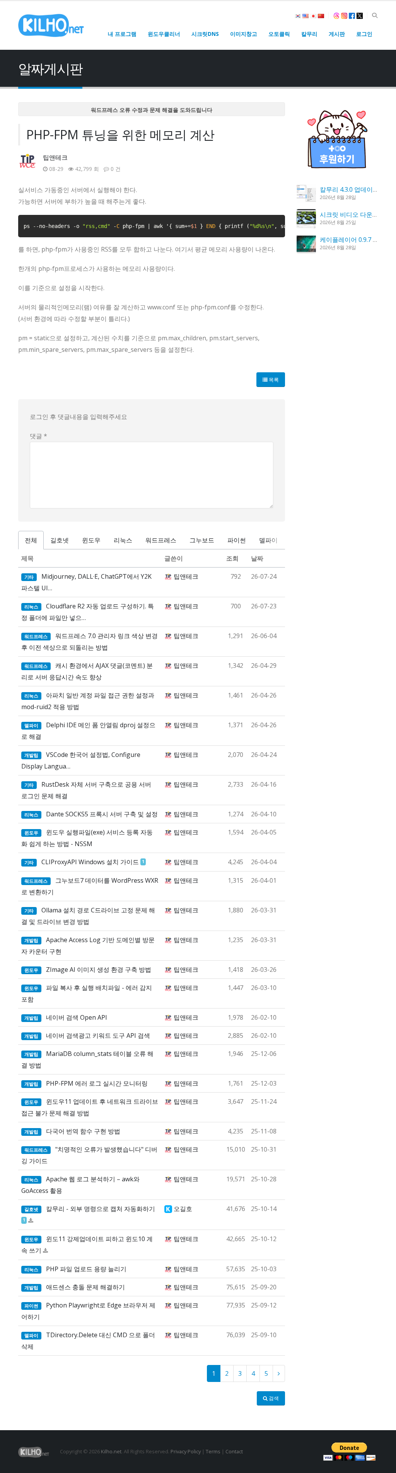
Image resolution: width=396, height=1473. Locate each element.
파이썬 (236, 540)
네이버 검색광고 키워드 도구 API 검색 (98, 1035)
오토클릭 (279, 33)
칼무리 (309, 33)
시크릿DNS (205, 33)
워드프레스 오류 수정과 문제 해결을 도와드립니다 (151, 109)
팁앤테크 (55, 157)
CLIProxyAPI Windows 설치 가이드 (90, 862)
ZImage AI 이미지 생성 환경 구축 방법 (98, 969)
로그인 (364, 33)
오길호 (183, 1208)
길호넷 (59, 540)
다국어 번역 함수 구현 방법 (83, 1131)
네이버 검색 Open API (76, 1017)
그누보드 (201, 540)
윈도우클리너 (164, 33)
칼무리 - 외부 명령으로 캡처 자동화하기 (100, 1208)
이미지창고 (243, 33)
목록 (273, 379)
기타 (29, 577)
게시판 (337, 33)
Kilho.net (111, 1451)
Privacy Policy (186, 1451)
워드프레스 (160, 540)
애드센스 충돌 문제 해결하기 (85, 1287)
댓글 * (38, 436)
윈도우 (91, 540)
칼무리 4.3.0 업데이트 (349, 189)
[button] (374, 15)
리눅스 (123, 540)
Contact (234, 1451)
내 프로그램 (122, 33)
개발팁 (31, 755)
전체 (31, 540)
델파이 (268, 540)
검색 (273, 1398)
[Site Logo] (51, 25)
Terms (213, 1451)
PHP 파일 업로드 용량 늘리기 (86, 1269)
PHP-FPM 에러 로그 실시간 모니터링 (97, 1083)
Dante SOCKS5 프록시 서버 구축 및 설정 (102, 814)
